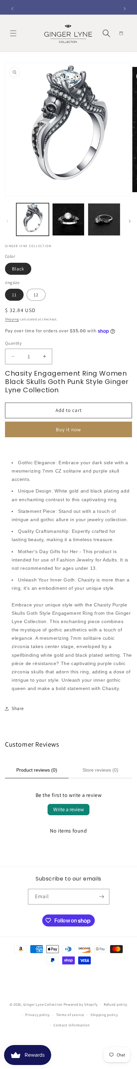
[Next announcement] (124, 8)
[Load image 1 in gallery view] (32, 219)
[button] (13, 33)
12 (36, 295)
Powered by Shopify (81, 1004)
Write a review (68, 809)
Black (18, 269)
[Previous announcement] (12, 8)
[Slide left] (7, 221)
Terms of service (70, 1014)
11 (14, 295)
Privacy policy (37, 1014)
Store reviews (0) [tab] (100, 770)
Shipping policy (104, 1014)
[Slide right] (129, 221)
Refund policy (115, 1004)
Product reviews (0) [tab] (36, 770)
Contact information (71, 1025)
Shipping (12, 319)
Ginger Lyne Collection (43, 1004)
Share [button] (18, 708)
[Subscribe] (101, 896)
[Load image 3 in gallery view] (104, 219)
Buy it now (68, 429)
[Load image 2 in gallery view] (68, 219)
